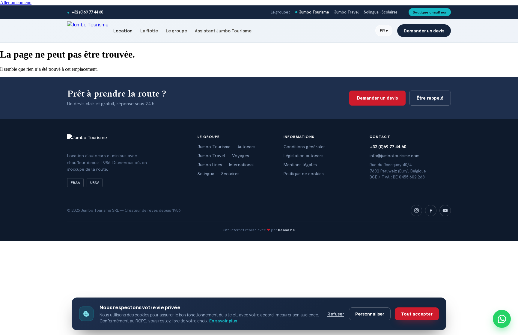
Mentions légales (300, 164)
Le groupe (176, 31)
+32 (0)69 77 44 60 (85, 12)
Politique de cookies (304, 173)
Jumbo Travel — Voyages (223, 155)
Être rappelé (430, 98)
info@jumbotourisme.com (394, 155)
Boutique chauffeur (429, 12)
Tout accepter (417, 314)
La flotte (149, 31)
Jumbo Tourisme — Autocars (226, 146)
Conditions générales (305, 146)
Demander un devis (424, 31)
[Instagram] (416, 210)
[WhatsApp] (502, 319)
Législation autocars (303, 155)
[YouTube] (445, 210)
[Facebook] (430, 210)
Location (122, 31)
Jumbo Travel (346, 12)
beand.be (286, 229)
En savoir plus (223, 321)
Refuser (335, 314)
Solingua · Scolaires (380, 12)
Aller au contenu (15, 2)
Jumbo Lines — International (226, 164)
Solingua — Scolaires (219, 173)
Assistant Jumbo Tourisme (223, 31)
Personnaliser (369, 314)
